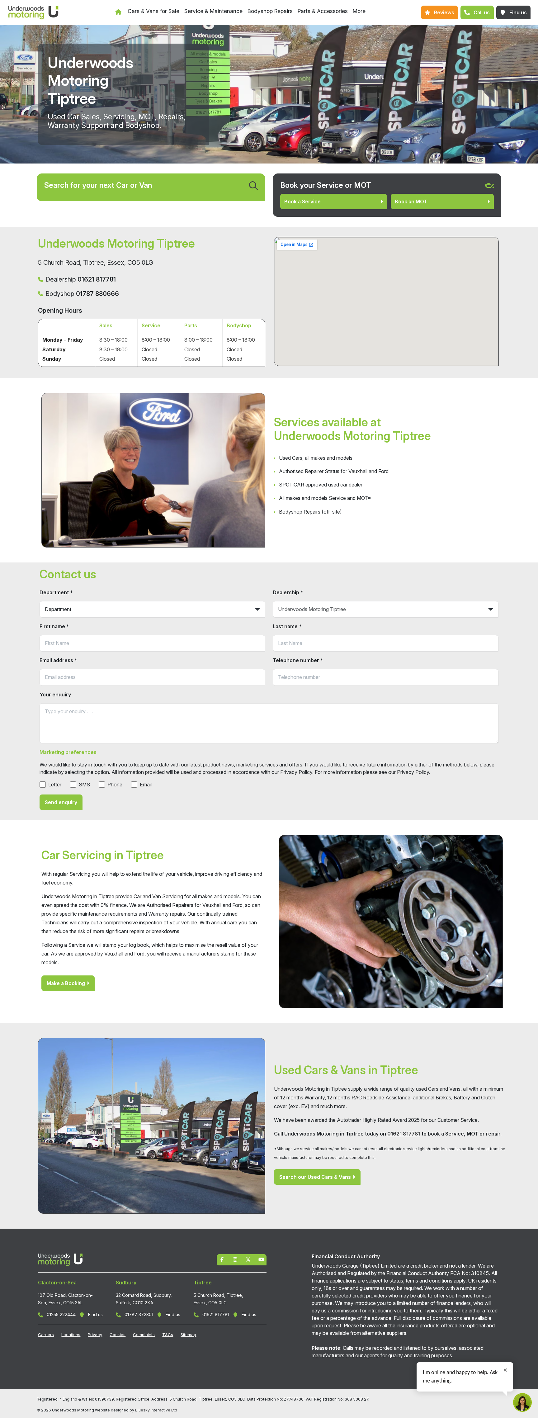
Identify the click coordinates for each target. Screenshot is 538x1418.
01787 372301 (138, 1314)
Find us (95, 1314)
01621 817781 (403, 1134)
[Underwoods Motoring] (31, 12)
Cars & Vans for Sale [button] (153, 11)
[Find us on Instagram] (235, 1259)
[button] (439, 12)
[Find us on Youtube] (261, 1259)
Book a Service (302, 201)
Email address (58, 660)
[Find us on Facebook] (222, 1259)
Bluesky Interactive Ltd (156, 1410)
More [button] (359, 11)
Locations (70, 1334)
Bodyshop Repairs (270, 11)
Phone (114, 784)
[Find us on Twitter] (248, 1259)
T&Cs (167, 1334)
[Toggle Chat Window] (522, 1402)
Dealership (288, 592)
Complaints (144, 1334)
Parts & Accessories (323, 11)
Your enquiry (55, 694)
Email (146, 784)
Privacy (95, 1334)
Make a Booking (66, 983)
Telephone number (298, 660)
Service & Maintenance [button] (213, 11)
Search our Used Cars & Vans (315, 1177)
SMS (84, 784)
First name (54, 626)
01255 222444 (60, 1314)
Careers (46, 1334)
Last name (287, 626)
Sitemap (188, 1334)
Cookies (117, 1334)
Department (56, 592)
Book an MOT (411, 201)
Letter (54, 784)
